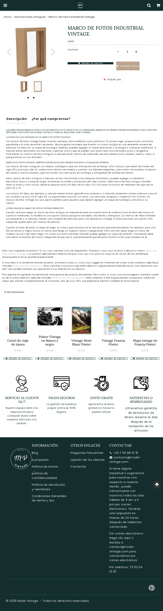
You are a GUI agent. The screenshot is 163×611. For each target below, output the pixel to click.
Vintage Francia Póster (113, 342)
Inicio (7, 17)
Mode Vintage (27, 601)
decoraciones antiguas (30, 17)
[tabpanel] (24, 87)
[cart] (158, 5)
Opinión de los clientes (88, 460)
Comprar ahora (128, 66)
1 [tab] (28, 98)
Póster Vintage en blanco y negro (50, 340)
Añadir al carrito (51, 358)
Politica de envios (45, 467)
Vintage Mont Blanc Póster (81, 342)
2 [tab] (34, 98)
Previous (9, 51)
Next (53, 51)
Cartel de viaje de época (18, 342)
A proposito (40, 460)
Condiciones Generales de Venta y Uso (49, 498)
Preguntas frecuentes (87, 453)
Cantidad (73, 49)
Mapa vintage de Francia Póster (145, 342)
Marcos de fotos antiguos (68, 277)
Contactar (78, 467)
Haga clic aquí (120, 538)
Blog (35, 453)
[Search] (149, 5)
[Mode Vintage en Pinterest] (152, 589)
